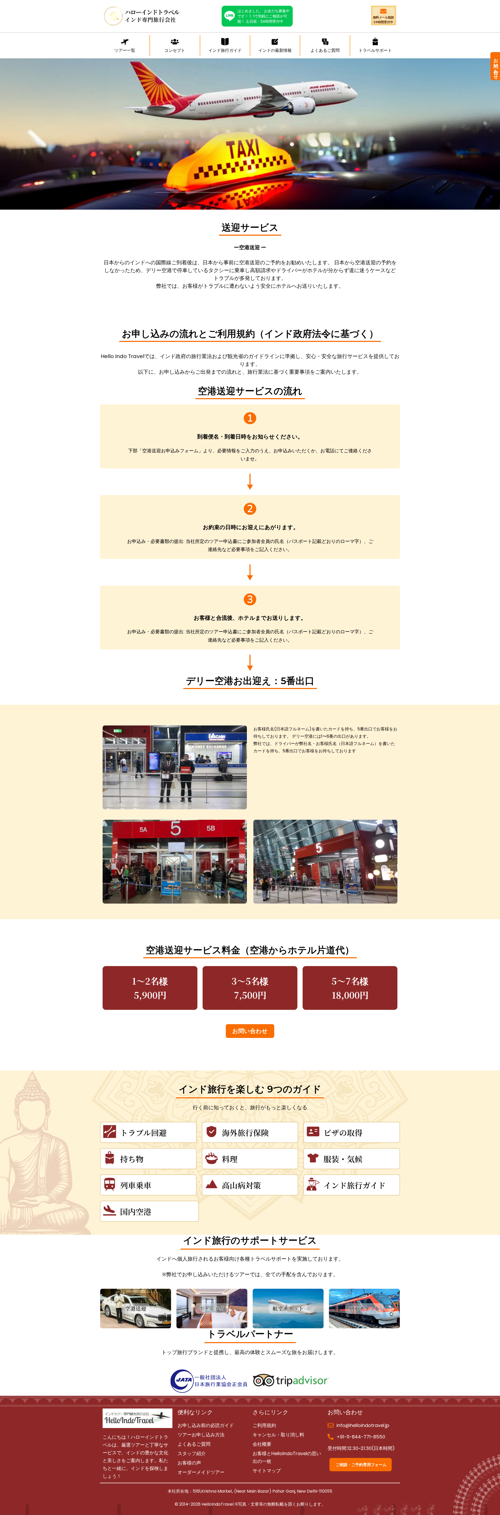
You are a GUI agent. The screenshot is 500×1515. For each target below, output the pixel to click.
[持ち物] (109, 1158)
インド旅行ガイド (354, 1185)
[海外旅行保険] (211, 1132)
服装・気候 (342, 1159)
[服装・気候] (313, 1158)
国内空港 (135, 1211)
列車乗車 (135, 1185)
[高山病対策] (211, 1185)
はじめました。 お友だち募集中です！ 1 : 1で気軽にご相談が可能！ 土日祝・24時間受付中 (264, 16)
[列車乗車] (109, 1185)
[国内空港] (109, 1211)
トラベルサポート (375, 50)
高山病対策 (241, 1185)
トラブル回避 (143, 1132)
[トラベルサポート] (375, 42)
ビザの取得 (342, 1132)
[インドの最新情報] (275, 42)
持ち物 (131, 1159)
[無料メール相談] (383, 11)
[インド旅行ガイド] (313, 1185)
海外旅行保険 (245, 1132)
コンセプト (174, 50)
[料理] (211, 1158)
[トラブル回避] (109, 1132)
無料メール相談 (383, 17)
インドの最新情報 (275, 50)
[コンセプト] (175, 42)
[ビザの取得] (313, 1132)
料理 (230, 1159)
